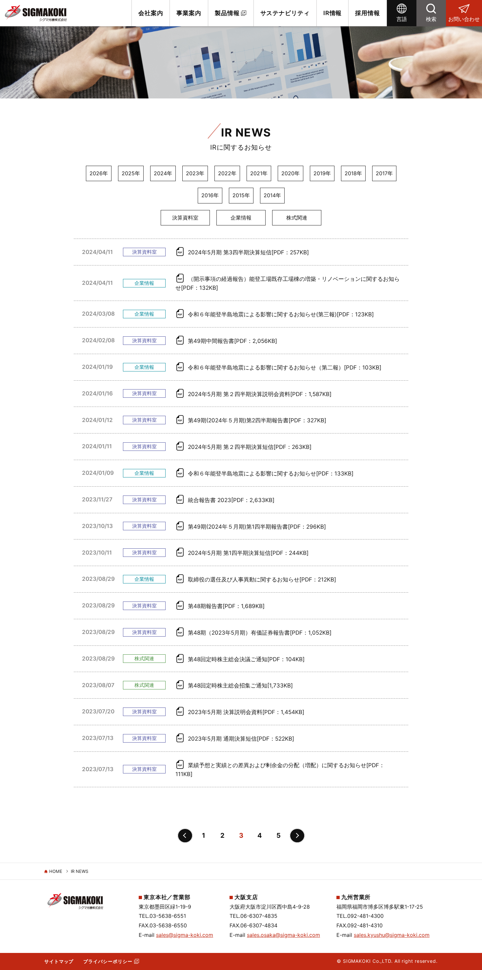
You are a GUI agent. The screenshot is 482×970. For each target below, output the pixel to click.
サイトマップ (58, 961)
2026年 (99, 173)
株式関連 (296, 217)
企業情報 (241, 217)
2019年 (322, 173)
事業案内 (188, 13)
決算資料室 (185, 217)
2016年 (210, 195)
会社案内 (150, 13)
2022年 (227, 173)
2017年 (384, 173)
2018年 (353, 173)
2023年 (195, 173)
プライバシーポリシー (107, 961)
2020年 (290, 173)
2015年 (241, 195)
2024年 (163, 173)
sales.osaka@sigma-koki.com (283, 935)
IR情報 (332, 13)
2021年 (259, 173)
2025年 (131, 173)
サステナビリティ (285, 13)
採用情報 (367, 13)
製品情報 (227, 13)
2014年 (272, 195)
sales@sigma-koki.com (184, 935)
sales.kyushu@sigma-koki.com (392, 935)
